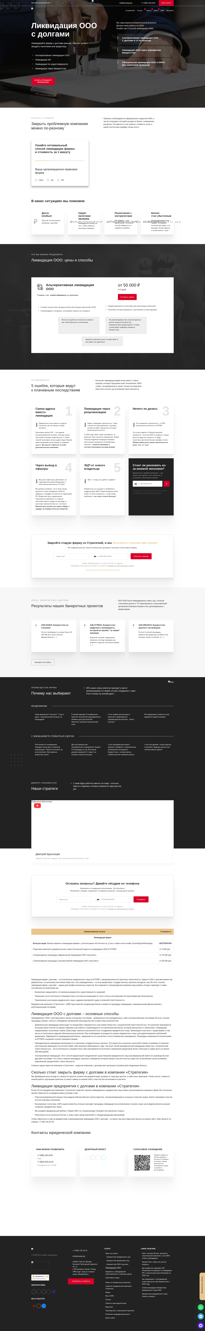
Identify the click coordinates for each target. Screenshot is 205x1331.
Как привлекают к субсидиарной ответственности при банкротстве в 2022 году (155, 1281)
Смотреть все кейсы (42, 662)
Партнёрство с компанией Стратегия (119, 1311)
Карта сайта (110, 1318)
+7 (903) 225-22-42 (45, 1162)
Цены (156, 10)
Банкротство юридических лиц (118, 1257)
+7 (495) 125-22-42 (80, 1250)
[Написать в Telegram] (201, 1316)
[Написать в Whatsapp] (201, 1307)
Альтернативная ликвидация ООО (52, 55)
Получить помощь (141, 556)
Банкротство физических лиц (118, 1260)
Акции (107, 1292)
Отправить (141, 899)
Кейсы (149, 10)
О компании (130, 10)
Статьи (108, 1299)
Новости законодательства (115, 1303)
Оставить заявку (127, 297)
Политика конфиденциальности (117, 1314)
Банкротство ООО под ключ (117, 1264)
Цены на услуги (111, 1253)
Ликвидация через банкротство (50, 68)
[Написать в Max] (201, 1325)
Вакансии (109, 1307)
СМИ (162, 10)
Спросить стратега (81, 1281)
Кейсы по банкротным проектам (117, 1282)
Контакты (170, 10)
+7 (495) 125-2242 (148, 3)
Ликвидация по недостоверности (51, 64)
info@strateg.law (125, 3)
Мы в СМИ (109, 1296)
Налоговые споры (112, 1278)
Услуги (139, 10)
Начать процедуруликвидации (43, 81)
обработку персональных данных (148, 493)
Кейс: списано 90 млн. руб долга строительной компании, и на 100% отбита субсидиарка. (156, 1255)
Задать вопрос (166, 3)
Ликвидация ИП (43, 60)
